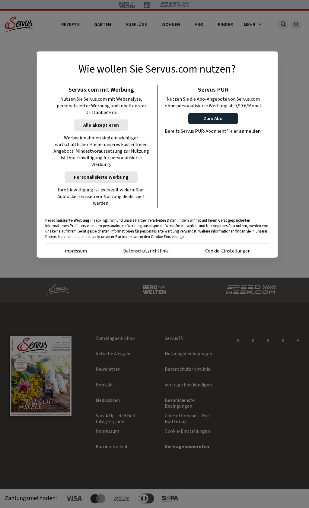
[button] (213, 118)
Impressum (75, 251)
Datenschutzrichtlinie (146, 251)
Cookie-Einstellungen (227, 251)
